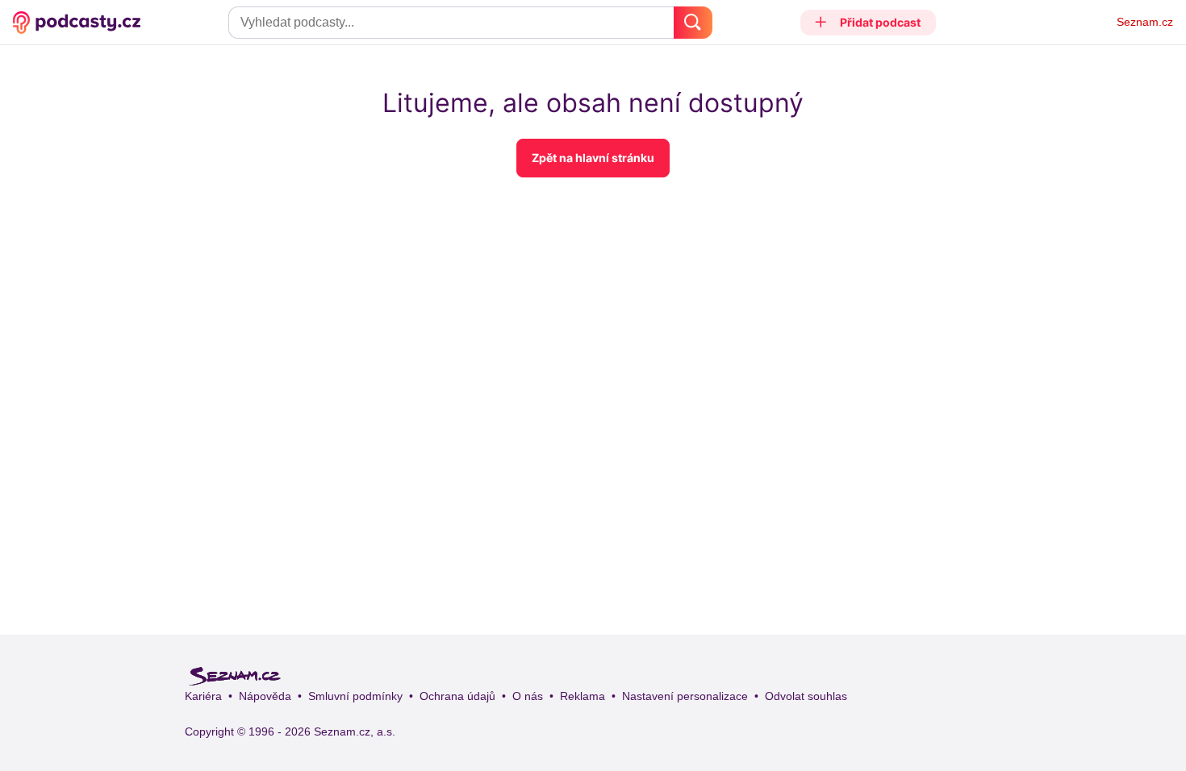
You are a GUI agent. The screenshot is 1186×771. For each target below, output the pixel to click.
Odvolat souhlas (806, 696)
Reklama (582, 696)
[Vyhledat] (693, 22)
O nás (527, 696)
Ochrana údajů (457, 696)
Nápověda (265, 696)
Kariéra (203, 696)
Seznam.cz (1145, 21)
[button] (868, 22)
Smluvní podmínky (355, 696)
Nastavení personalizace (685, 696)
